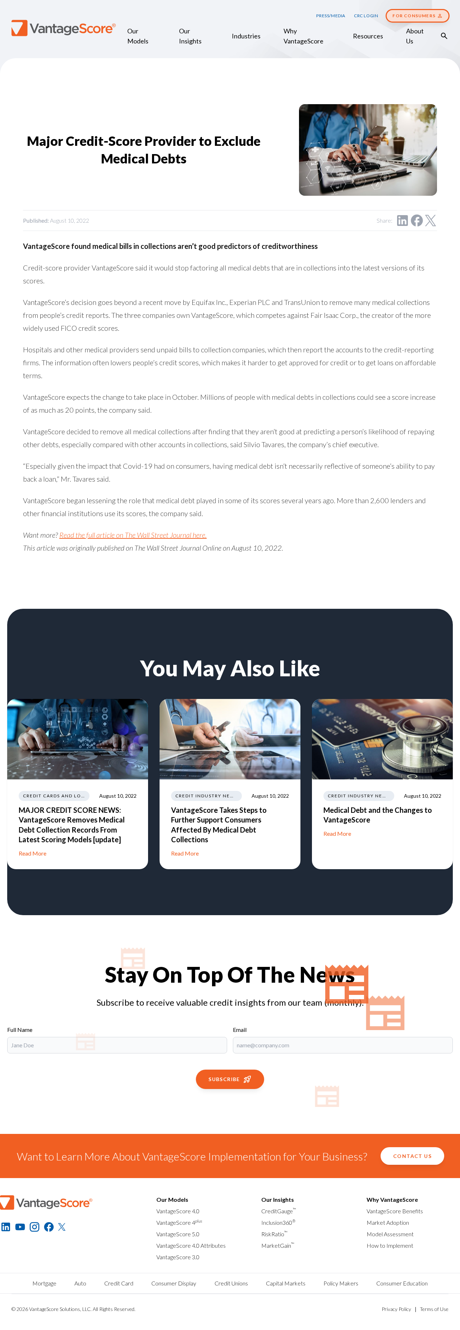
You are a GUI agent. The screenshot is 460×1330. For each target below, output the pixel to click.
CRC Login (366, 15)
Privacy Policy (396, 1309)
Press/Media (330, 15)
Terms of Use (434, 1309)
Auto (80, 1283)
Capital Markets (285, 1283)
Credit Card (118, 1283)
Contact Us (412, 1156)
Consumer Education (402, 1283)
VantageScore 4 (179, 1222)
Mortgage (44, 1283)
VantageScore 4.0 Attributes (191, 1245)
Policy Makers (340, 1283)
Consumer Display (173, 1283)
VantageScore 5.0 (177, 1234)
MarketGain (277, 1245)
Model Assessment (390, 1234)
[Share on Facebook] (417, 220)
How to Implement (390, 1245)
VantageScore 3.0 (177, 1256)
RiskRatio (274, 1234)
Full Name (19, 1029)
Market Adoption (388, 1222)
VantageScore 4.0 (177, 1211)
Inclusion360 (278, 1222)
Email (240, 1029)
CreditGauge (278, 1211)
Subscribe (224, 1079)
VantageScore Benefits (395, 1211)
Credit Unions (231, 1283)
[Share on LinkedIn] (402, 220)
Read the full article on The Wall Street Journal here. (133, 534)
